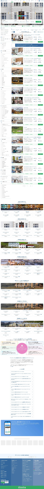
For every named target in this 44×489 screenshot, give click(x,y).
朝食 (2, 153)
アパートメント (6, 29)
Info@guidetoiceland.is (37, 462)
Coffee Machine (4, 192)
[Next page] (32, 186)
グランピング (2, 31)
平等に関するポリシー (3, 466)
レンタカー (13, 464)
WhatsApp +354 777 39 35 (38, 470)
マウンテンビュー (4, 98)
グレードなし (2, 40)
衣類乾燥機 (3, 82)
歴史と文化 (24, 465)
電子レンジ (3, 83)
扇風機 (3, 78)
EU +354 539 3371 (37, 468)
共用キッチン (3, 152)
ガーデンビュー (4, 93)
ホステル (2, 34)
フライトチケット (14, 466)
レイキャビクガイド (25, 464)
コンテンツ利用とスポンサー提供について (27, 477)
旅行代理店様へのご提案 (26, 475)
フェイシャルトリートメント (5, 60)
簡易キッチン (3, 81)
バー (2, 147)
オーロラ (3, 92)
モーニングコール (4, 131)
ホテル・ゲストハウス (14, 465)
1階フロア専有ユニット (4, 107)
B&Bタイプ (2, 29)
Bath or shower (4, 187)
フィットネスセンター (4, 59)
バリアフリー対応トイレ (4, 113)
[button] (17, 37)
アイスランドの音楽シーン (26, 466)
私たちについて (3, 461)
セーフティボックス (4, 76)
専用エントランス (4, 136)
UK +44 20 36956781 (37, 467)
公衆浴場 (3, 65)
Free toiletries (3, 197)
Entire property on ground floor (5, 196)
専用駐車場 (3, 161)
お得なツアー (13, 470)
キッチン (3, 72)
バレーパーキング (4, 160)
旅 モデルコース (25, 470)
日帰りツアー (13, 461)
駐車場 (3, 167)
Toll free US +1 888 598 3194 (38, 466)
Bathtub (3, 188)
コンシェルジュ (4, 127)
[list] (14, 32)
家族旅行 (13, 469)
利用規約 (2, 464)
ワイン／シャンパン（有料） (5, 151)
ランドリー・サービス (4, 133)
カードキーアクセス (4, 109)
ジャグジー (3, 56)
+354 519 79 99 (36, 463)
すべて (3, 48)
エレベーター (3, 108)
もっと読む (12, 366)
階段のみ (3, 118)
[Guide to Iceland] (4, 0)
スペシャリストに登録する (37, 474)
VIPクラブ (13, 471)
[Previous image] (12, 37)
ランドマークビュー (4, 99)
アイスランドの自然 (25, 461)
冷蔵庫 (3, 77)
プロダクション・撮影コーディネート (27, 479)
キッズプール (3, 54)
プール (3, 61)
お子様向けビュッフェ (4, 142)
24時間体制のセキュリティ (5, 124)
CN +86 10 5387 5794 (37, 469)
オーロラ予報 (24, 471)
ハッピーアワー (4, 146)
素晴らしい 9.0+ (4, 44)
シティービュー (4, 94)
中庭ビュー (3, 103)
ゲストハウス (6, 31)
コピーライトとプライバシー (4, 465)
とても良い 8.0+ (4, 45)
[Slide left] (11, 29)
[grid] (12, 32)
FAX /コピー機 (3, 171)
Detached (3, 193)
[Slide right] (43, 29)
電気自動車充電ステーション (5, 166)
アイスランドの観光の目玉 (26, 469)
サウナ (3, 55)
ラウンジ (3, 132)
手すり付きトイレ (4, 114)
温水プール (3, 66)
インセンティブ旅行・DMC (26, 478)
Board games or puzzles (5, 191)
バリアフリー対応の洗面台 (5, 112)
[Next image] (22, 37)
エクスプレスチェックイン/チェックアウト (6, 126)
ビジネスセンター (4, 172)
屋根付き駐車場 (4, 162)
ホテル (5, 34)
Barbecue (3, 186)
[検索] (35, 1)
